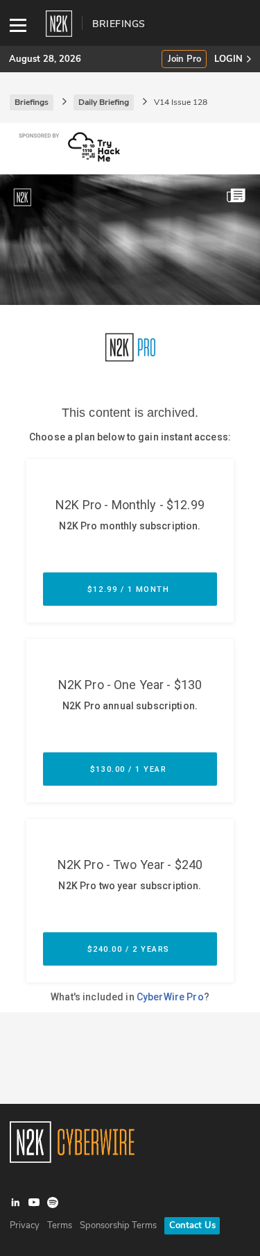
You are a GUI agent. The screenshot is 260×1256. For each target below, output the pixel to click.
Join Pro (184, 59)
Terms (59, 1225)
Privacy (25, 1225)
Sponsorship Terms (118, 1225)
